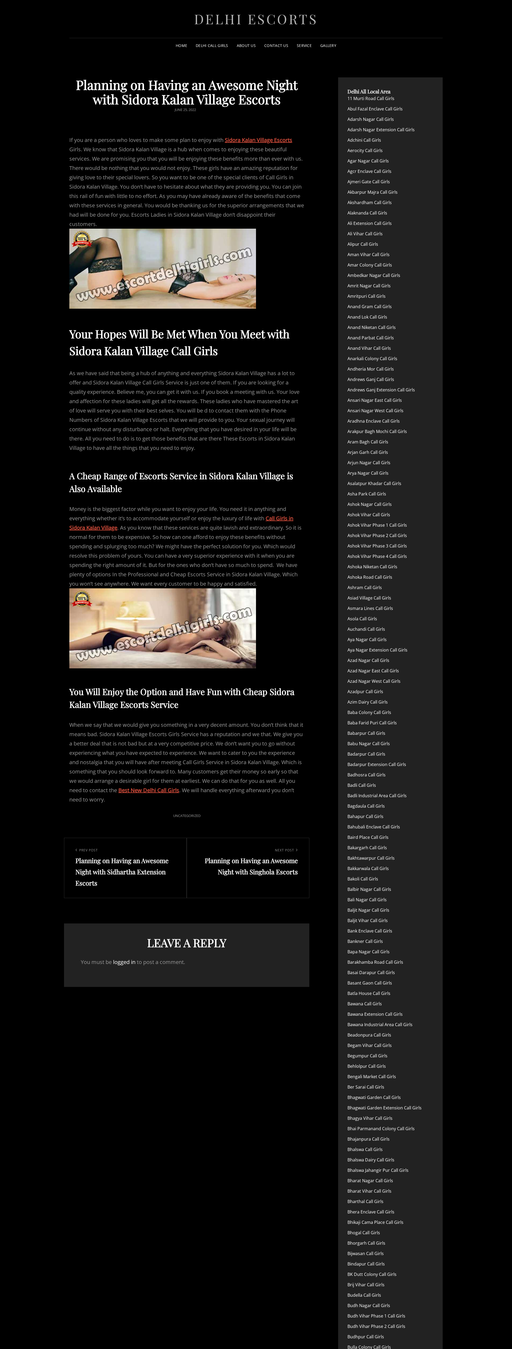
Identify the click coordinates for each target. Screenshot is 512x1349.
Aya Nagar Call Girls (367, 639)
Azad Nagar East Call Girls (373, 671)
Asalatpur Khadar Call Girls (374, 483)
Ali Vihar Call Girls (365, 234)
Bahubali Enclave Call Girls (373, 827)
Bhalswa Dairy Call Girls (370, 1160)
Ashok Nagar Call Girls (369, 504)
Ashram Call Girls (364, 587)
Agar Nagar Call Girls (368, 161)
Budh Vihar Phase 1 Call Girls (376, 1316)
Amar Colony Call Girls (369, 265)
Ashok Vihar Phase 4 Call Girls (377, 556)
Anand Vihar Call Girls (369, 348)
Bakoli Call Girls (362, 879)
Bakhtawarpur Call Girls (371, 858)
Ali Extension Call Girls (369, 223)
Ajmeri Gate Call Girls (368, 182)
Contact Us (276, 45)
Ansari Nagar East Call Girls (374, 400)
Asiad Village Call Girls (369, 598)
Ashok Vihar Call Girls (368, 515)
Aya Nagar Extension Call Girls (377, 650)
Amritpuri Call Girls (366, 296)
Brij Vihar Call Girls (366, 1285)
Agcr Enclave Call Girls (369, 171)
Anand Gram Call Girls (369, 307)
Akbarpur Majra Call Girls (372, 192)
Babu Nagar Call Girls (368, 744)
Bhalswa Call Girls (365, 1149)
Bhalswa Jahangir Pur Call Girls (378, 1170)
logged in (124, 962)
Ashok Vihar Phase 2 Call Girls (377, 535)
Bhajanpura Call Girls (368, 1139)
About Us (246, 45)
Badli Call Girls (361, 785)
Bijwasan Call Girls (365, 1253)
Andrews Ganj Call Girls (370, 379)
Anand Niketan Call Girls (371, 327)
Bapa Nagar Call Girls (368, 952)
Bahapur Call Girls (365, 816)
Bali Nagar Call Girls (367, 900)
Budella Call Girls (364, 1295)
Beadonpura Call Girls (369, 1035)
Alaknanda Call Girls (367, 213)
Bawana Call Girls (364, 1004)
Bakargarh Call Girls (367, 848)
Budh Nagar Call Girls (368, 1305)
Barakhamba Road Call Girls (375, 962)
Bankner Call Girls (365, 941)
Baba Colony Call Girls (369, 712)
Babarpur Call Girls (366, 733)
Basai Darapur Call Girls (371, 972)
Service (304, 45)
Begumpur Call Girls (367, 1056)
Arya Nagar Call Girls (368, 473)
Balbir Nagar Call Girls (369, 889)
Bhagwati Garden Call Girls (374, 1097)
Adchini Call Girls (364, 140)
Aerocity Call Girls (365, 150)
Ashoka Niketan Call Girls (372, 567)
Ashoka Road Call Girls (369, 577)
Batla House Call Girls (368, 993)
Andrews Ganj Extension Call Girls (381, 390)
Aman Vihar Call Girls (368, 254)
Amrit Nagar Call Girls (369, 286)
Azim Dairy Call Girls (367, 702)
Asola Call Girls (362, 619)
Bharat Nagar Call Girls (370, 1181)
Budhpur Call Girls (365, 1337)
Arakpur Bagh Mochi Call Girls (377, 431)
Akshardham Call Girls (369, 202)
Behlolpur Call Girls (366, 1066)
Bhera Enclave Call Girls (370, 1212)
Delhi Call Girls (212, 45)
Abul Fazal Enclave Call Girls (375, 109)
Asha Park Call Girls (366, 494)
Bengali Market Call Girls (371, 1077)
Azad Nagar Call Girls (368, 660)
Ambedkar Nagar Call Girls (373, 275)
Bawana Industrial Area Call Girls (380, 1024)
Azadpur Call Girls (365, 692)
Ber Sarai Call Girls (365, 1087)
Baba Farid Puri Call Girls (372, 723)
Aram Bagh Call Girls (367, 442)
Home (181, 45)
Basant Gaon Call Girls (369, 983)
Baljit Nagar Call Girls (368, 910)
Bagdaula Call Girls (366, 806)
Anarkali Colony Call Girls (372, 359)
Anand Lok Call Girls (367, 317)
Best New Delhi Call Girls (148, 790)
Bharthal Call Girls (365, 1201)
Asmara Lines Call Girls (370, 608)
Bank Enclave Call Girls (369, 931)
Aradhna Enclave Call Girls (373, 421)
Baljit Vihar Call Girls (367, 920)
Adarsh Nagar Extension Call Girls (381, 130)
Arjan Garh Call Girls (367, 452)
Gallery (328, 45)
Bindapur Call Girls (366, 1264)
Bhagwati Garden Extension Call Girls (384, 1108)
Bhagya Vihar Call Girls (370, 1118)
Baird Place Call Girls (368, 837)
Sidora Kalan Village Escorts (258, 140)
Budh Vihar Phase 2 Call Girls (376, 1326)
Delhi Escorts (256, 19)
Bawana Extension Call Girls (375, 1014)
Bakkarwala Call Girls (368, 868)
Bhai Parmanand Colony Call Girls (381, 1129)
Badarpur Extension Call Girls (376, 764)
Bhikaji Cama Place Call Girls (375, 1222)
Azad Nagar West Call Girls (374, 681)
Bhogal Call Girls (363, 1233)
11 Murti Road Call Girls (370, 98)
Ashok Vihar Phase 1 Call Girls (377, 525)
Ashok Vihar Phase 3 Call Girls (377, 546)
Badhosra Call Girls (366, 775)
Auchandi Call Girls (366, 629)
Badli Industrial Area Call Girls (377, 796)
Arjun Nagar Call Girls (368, 463)
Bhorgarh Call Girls (366, 1243)
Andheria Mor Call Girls (370, 369)
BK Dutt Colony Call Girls (372, 1274)
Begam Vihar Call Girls (369, 1045)
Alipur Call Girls (362, 244)
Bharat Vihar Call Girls (369, 1191)
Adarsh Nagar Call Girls (370, 119)
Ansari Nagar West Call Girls (375, 411)
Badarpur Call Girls (366, 754)
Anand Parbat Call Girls (370, 338)
